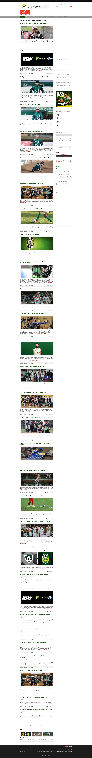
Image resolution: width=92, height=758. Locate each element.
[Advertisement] (49, 12)
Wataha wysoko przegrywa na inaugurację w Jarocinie (33, 697)
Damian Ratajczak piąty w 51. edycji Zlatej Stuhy (32, 131)
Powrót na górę (69, 746)
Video (54, 16)
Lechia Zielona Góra (52, 751)
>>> (45, 725)
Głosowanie (61, 118)
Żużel (27, 16)
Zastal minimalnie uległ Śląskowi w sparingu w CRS (32, 470)
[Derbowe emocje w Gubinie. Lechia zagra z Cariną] (37, 565)
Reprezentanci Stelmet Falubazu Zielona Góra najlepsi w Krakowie (36, 157)
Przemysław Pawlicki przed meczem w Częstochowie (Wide (63, 186)
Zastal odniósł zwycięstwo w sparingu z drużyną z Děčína (34, 288)
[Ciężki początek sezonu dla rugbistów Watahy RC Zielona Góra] (37, 433)
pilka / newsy (49, 231)
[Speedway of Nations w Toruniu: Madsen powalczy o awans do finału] (37, 65)
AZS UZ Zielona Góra (64, 751)
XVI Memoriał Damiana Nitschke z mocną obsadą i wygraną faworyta (34, 656)
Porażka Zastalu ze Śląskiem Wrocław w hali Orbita (32, 366)
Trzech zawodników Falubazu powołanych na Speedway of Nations (36, 589)
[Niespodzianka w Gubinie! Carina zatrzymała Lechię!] (37, 511)
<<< (28, 725)
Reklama (58, 4)
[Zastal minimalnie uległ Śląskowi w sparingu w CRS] (37, 485)
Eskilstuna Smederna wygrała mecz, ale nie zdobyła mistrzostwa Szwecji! (36, 77)
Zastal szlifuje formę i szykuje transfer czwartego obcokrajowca (35, 521)
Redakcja (68, 111)
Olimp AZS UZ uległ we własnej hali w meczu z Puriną (33, 392)
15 (31, 725)
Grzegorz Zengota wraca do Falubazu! (61, 77)
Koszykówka (33, 16)
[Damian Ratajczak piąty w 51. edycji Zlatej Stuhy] (37, 146)
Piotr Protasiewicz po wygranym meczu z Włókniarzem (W (63, 181)
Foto (49, 16)
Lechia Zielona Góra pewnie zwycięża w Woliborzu (32, 209)
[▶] (70, 154)
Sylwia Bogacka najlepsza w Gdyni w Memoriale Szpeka (33, 313)
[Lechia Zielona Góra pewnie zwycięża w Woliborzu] (37, 224)
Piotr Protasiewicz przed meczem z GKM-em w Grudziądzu (62, 174)
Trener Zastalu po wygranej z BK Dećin (29, 234)
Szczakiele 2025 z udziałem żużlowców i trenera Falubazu (34, 574)
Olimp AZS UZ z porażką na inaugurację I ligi (31, 670)
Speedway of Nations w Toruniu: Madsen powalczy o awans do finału (35, 50)
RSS (71, 749)
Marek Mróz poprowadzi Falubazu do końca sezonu (63, 87)
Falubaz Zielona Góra (39, 751)
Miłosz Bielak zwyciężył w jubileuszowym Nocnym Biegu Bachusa (36, 709)
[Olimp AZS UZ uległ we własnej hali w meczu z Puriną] (37, 407)
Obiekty (65, 111)
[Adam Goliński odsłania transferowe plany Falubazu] (24, 644)
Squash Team (70, 751)
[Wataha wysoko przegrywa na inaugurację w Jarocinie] (22, 699)
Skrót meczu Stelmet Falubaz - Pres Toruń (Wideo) (63, 188)
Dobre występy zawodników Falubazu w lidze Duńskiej (63, 79)
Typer (57, 111)
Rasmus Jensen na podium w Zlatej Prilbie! (30, 104)
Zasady (61, 121)
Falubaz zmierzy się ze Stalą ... (24, 737)
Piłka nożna (40, 16)
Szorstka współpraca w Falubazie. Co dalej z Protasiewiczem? (35, 614)
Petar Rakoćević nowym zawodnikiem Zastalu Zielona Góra (34, 340)
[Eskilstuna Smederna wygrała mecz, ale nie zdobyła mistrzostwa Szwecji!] (37, 93)
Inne (45, 16)
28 (43, 725)
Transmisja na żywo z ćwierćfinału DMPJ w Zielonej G (63, 178)
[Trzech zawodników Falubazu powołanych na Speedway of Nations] (37, 604)
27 (42, 725)
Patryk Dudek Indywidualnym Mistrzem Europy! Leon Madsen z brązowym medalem (35, 262)
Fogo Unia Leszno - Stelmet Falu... (36, 737)
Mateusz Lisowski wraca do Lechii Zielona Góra (31, 629)
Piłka (64, 59)
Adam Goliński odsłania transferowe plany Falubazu (33, 642)
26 (41, 725)
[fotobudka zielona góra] (25, 14)
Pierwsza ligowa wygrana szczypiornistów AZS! (31, 183)
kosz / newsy (50, 363)
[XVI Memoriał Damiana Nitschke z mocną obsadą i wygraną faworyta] (24, 659)
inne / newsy (50, 414)
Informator (59, 16)
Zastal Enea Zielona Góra (46, 751)
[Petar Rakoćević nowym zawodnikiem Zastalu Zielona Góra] (37, 355)
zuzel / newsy (49, 73)
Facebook (68, 749)
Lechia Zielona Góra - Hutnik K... (47, 737)
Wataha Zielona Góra (58, 751)
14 (30, 725)
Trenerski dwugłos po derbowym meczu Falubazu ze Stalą (63, 82)
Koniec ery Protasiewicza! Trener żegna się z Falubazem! (34, 23)
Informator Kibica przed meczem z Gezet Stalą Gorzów (63, 85)
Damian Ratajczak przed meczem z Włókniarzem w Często (63, 184)
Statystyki (67, 4)
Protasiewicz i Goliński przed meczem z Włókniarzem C (63, 176)
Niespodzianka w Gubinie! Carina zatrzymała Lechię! (33, 496)
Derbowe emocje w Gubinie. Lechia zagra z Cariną (32, 550)
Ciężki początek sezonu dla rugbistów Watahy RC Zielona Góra (35, 418)
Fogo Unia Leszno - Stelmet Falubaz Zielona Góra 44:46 (63, 74)
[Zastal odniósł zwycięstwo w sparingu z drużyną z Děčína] (37, 304)
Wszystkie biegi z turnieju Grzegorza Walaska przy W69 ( (63, 171)
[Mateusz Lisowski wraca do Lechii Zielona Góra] (25, 631)
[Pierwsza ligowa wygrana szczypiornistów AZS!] (37, 198)
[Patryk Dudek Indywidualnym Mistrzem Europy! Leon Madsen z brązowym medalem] (37, 277)
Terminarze (66, 16)
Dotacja (62, 4)
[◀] (57, 154)
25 (40, 725)
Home (23, 16)
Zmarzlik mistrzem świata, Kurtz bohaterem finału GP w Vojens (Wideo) (35, 444)
